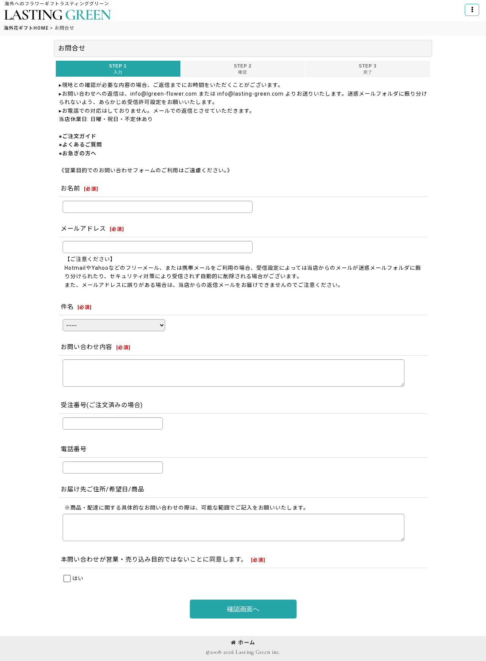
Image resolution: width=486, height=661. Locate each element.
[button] (472, 10)
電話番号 (74, 449)
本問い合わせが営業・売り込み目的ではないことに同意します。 (154, 559)
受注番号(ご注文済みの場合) (102, 405)
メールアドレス (83, 228)
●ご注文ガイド (77, 136)
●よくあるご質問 (80, 145)
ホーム (246, 642)
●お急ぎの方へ (77, 153)
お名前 (70, 188)
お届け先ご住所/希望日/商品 (102, 489)
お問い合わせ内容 (86, 347)
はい (78, 578)
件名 (67, 306)
